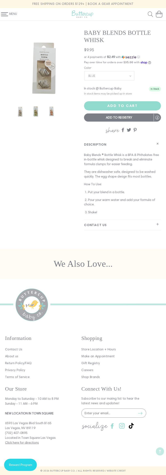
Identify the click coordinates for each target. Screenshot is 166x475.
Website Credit (116, 470)
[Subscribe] (140, 413)
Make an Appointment (98, 356)
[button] (151, 14)
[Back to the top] (160, 451)
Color (87, 67)
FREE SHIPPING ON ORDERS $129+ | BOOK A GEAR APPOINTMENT (83, 4)
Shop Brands (90, 377)
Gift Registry (90, 363)
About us (11, 356)
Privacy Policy (15, 370)
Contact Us (13, 349)
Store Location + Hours (98, 349)
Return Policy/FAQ (18, 363)
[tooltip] (157, 117)
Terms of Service (17, 377)
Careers (87, 370)
